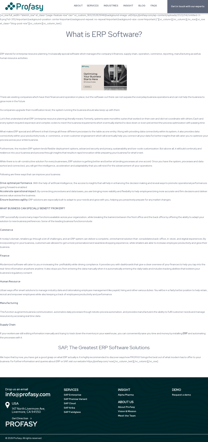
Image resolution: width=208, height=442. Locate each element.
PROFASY (135, 357)
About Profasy (126, 407)
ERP (2, 53)
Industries (111, 5)
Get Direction (20, 418)
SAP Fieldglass (72, 412)
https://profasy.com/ (97, 361)
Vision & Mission (127, 411)
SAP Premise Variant (75, 399)
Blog (141, 5)
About (78, 5)
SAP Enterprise (72, 394)
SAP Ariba (69, 407)
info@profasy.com (27, 394)
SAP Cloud (70, 403)
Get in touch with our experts (187, 6)
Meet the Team (127, 415)
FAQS (154, 5)
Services (93, 5)
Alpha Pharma (126, 394)
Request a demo (181, 394)
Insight (128, 5)
